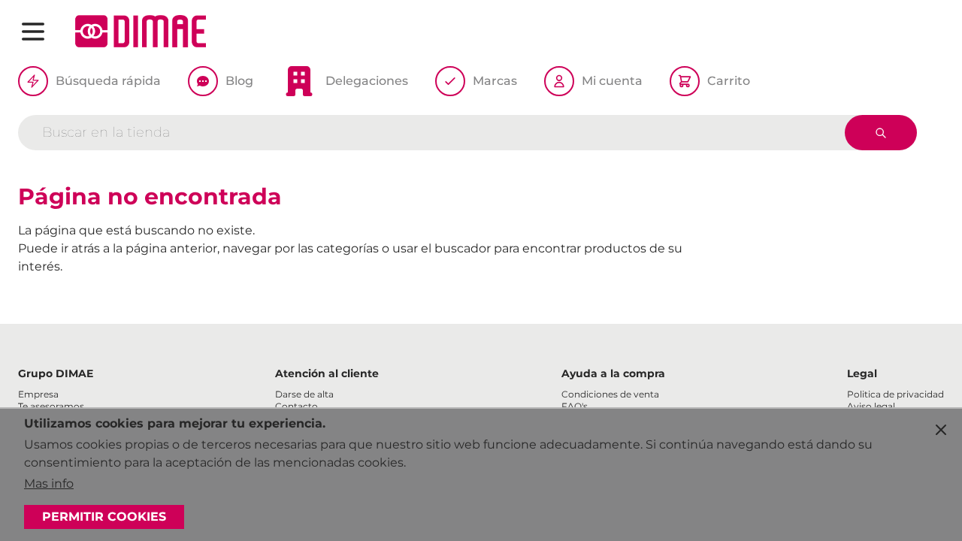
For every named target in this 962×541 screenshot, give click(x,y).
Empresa (38, 394)
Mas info (49, 483)
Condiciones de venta (610, 394)
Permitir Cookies (104, 516)
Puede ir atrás (59, 248)
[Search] (881, 132)
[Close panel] (941, 430)
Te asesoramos (51, 406)
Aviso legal (871, 406)
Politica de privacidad (895, 394)
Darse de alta (304, 394)
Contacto (296, 406)
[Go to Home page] (140, 31)
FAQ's (574, 406)
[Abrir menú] (33, 32)
